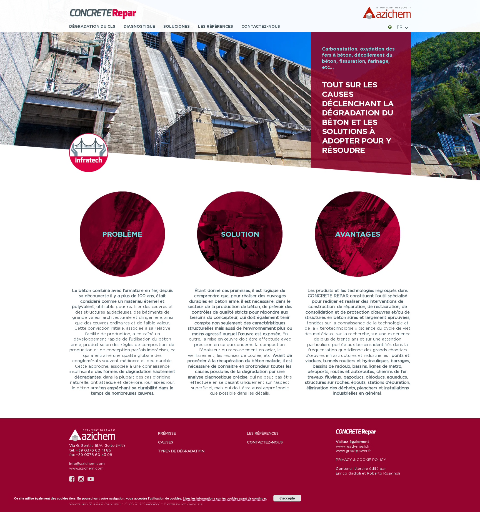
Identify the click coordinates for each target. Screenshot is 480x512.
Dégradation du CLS (92, 26)
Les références (215, 26)
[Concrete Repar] (110, 13)
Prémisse (167, 433)
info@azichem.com (87, 463)
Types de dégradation (181, 451)
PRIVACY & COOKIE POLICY (361, 459)
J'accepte (287, 498)
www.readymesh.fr (353, 446)
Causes (165, 442)
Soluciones (176, 26)
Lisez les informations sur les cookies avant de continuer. (225, 498)
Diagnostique (139, 26)
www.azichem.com (86, 468)
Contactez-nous (260, 26)
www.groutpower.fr (353, 451)
